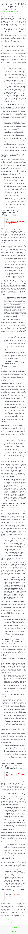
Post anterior (14, 927)
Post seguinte (14, 931)
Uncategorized (5, 11)
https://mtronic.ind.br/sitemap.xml (13, 919)
